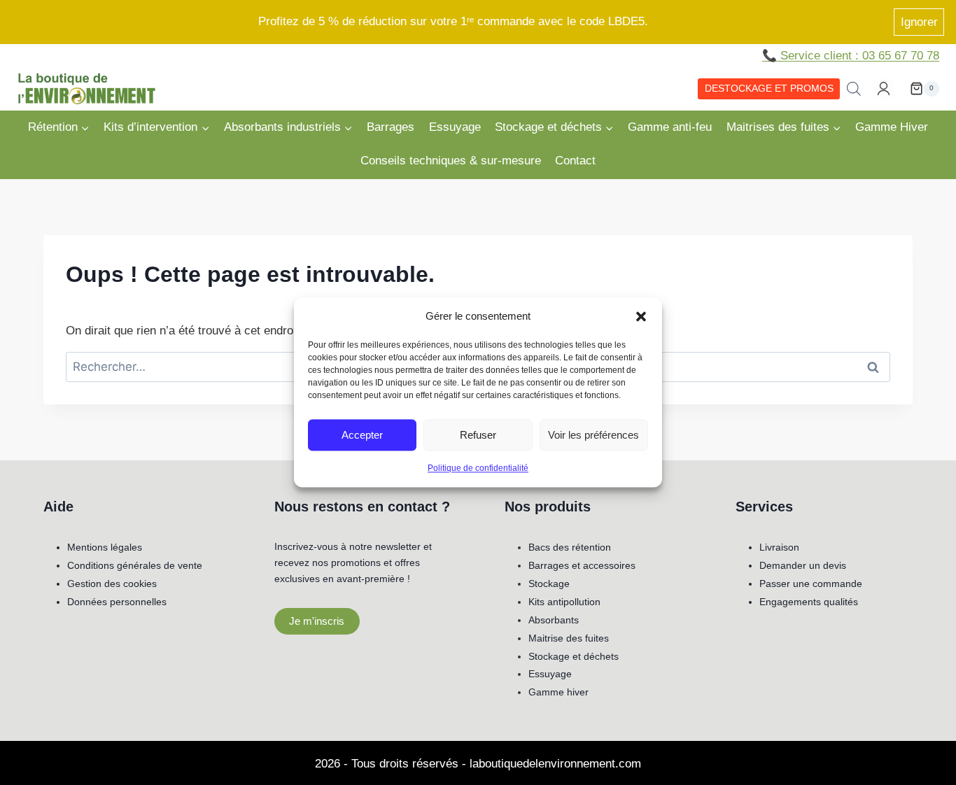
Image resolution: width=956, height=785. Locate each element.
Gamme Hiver (891, 127)
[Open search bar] (854, 89)
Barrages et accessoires (581, 565)
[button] (641, 316)
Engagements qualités (808, 601)
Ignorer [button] (919, 22)
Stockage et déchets (573, 656)
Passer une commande (810, 583)
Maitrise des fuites (568, 638)
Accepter (362, 435)
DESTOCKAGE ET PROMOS (769, 88)
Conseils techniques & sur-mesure (450, 160)
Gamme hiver (558, 692)
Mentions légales (104, 547)
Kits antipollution (564, 601)
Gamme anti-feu (670, 127)
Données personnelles (117, 601)
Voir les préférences (593, 435)
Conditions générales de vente (134, 565)
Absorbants (553, 619)
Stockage (549, 583)
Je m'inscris (316, 621)
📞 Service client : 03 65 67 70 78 (850, 55)
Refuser (478, 435)
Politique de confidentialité (478, 468)
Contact (575, 160)
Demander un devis (802, 565)
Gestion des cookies (112, 583)
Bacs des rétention (569, 547)
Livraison (779, 547)
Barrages (390, 127)
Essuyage (455, 127)
